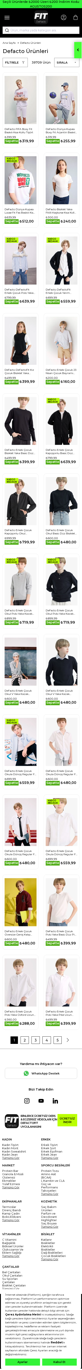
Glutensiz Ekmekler (9, 1179)
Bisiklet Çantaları (14, 1285)
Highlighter (49, 1220)
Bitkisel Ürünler (13, 1246)
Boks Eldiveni (11, 1216)
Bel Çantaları (11, 1272)
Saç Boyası (49, 1223)
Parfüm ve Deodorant (49, 1215)
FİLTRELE (12, 62)
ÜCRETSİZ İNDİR (67, 1120)
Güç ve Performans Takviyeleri (49, 1187)
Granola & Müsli (12, 1174)
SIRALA (62, 62)
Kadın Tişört (10, 1145)
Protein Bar (10, 1171)
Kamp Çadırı (11, 1213)
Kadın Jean (10, 1154)
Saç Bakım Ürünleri (48, 1208)
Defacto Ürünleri (30, 42)
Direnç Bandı (11, 1210)
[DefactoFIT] (41, 17)
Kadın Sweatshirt (14, 1151)
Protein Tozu (50, 1171)
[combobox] (41, 30)
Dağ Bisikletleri (52, 1252)
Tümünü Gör (10, 1158)
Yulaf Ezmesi (11, 1184)
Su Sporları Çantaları (10, 1280)
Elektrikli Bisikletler (48, 1248)
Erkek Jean (49, 1154)
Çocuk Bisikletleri (53, 1256)
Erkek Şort (48, 1148)
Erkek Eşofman (51, 1151)
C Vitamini (9, 1239)
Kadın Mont (10, 1148)
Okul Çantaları (12, 1275)
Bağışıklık (9, 1243)
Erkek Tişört (49, 1145)
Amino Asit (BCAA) (48, 1176)
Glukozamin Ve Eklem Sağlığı (12, 1251)
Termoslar (9, 1207)
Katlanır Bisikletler (48, 1241)
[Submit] (5, 30)
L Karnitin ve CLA (53, 1180)
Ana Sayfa (9, 42)
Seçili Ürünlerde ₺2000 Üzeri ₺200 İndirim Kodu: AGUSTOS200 (41, 4)
